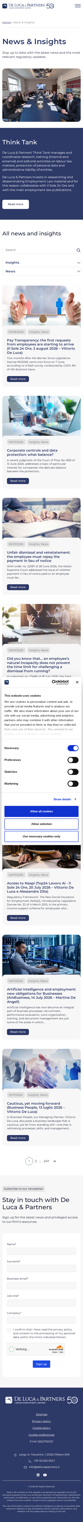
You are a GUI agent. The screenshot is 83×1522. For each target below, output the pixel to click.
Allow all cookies (41, 811)
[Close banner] (77, 682)
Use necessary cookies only (41, 836)
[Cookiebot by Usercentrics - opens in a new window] (52, 682)
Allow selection (41, 824)
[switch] (73, 760)
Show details (62, 799)
